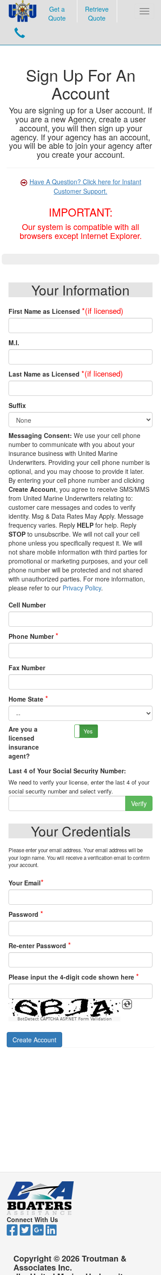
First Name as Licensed (44, 311)
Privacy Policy (82, 587)
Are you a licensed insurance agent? (23, 742)
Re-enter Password (37, 945)
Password (23, 914)
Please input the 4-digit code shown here (71, 976)
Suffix (17, 405)
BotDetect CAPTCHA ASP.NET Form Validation (64, 1019)
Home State (25, 698)
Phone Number (31, 636)
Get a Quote (57, 13)
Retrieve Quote (97, 13)
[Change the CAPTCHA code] (127, 1004)
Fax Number (26, 667)
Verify (139, 803)
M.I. (13, 342)
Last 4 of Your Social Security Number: (67, 770)
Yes (88, 731)
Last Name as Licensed (44, 373)
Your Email (24, 882)
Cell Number (27, 604)
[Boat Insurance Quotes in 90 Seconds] (23, 11)
